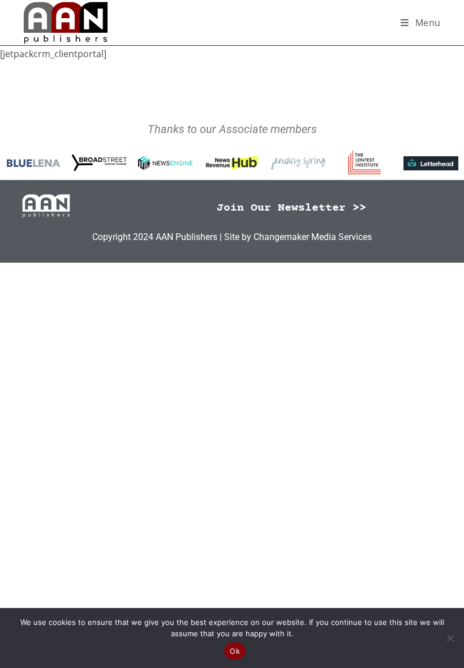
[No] (450, 638)
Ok (235, 651)
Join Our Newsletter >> (291, 208)
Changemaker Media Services (313, 237)
